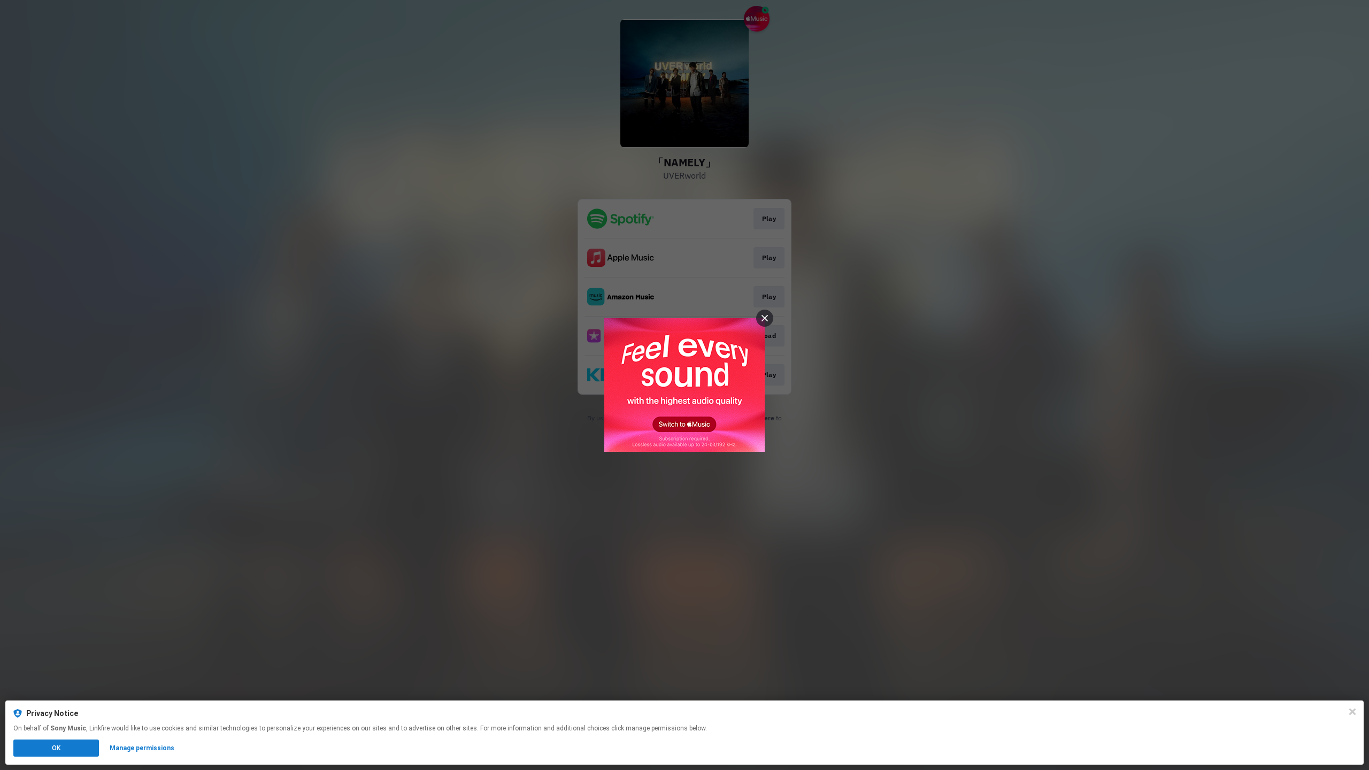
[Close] (1352, 711)
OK (56, 748)
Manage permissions (142, 748)
